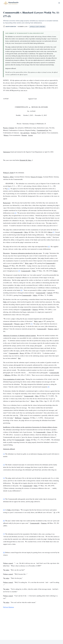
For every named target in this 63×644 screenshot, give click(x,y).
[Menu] (59, 3)
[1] (9, 188)
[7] (31, 324)
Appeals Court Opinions (37, 26)
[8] (48, 387)
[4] (49, 246)
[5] (19, 271)
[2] (15, 213)
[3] (53, 232)
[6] (21, 290)
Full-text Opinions (8, 607)
